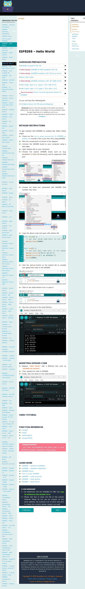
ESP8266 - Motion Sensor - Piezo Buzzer (7, 304)
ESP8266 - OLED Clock (7, 427)
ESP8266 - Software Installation (8, 26)
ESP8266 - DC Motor (6, 201)
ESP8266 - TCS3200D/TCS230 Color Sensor (8, 375)
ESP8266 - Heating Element (8, 341)
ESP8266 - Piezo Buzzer (7, 189)
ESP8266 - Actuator (8, 347)
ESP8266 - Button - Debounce (8, 99)
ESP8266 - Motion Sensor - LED (7, 294)
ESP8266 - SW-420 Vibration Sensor (8, 395)
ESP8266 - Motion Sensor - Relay (7, 298)
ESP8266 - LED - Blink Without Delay (8, 67)
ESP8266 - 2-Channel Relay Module (7, 327)
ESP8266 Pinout (7, 36)
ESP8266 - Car (7, 217)
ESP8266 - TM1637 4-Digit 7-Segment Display (8, 451)
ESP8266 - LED (6, 64)
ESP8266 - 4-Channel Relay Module (7, 333)
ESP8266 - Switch (7, 114)
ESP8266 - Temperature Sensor (6, 498)
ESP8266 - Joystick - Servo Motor (8, 359)
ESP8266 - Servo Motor (7, 212)
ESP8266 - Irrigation (8, 369)
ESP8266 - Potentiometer (6, 147)
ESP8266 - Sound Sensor (7, 383)
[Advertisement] (42, 535)
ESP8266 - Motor (7, 197)
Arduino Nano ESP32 (27, 31)
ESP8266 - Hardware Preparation (5, 32)
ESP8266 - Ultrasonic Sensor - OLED (8, 282)
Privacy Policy (52, 579)
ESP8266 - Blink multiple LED (7, 72)
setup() (25, 430)
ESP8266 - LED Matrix (6, 458)
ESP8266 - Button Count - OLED (7, 432)
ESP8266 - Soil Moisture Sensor (7, 366)
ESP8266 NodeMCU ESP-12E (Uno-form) (41, 73)
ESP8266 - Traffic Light (7, 84)
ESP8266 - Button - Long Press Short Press (8, 105)
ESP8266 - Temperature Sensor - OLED (6, 511)
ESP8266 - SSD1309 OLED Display (8, 411)
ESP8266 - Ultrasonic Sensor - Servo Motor (8, 268)
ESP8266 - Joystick (8, 356)
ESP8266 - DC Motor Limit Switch (8, 205)
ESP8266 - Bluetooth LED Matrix (8, 463)
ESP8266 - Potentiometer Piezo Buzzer (8, 169)
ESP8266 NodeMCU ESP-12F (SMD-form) (41, 81)
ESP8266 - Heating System (8, 585)
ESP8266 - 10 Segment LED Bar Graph (7, 89)
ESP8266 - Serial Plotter (7, 58)
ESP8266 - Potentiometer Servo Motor (8, 176)
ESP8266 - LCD (7, 401)
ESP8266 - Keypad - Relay (8, 485)
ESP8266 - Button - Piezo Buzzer (8, 136)
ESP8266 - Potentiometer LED (7, 159)
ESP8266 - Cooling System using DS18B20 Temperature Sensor (8, 577)
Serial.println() (27, 438)
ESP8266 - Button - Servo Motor (8, 141)
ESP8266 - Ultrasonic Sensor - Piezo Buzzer (8, 262)
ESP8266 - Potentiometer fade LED (8, 153)
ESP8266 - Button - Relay (8, 132)
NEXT (58, 510)
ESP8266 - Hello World (7, 44)
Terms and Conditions (36, 579)
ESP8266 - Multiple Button (8, 111)
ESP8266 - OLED (7, 408)
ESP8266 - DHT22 (7, 518)
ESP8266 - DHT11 (7, 516)
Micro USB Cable (27, 77)
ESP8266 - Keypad (8, 468)
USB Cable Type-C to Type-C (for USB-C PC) (39, 88)
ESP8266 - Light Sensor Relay (7, 236)
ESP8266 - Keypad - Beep (8, 481)
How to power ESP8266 (6, 40)
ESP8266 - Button (7, 96)
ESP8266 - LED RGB (8, 80)
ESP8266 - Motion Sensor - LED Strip (7, 317)
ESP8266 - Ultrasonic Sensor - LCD (8, 275)
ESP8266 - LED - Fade (7, 76)
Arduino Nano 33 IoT (33, 31)
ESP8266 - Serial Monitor (7, 54)
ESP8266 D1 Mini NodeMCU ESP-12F (39, 70)
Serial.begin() (27, 435)
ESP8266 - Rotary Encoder (7, 183)
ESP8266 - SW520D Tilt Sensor (8, 389)
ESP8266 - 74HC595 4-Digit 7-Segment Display (8, 444)
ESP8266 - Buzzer (7, 193)
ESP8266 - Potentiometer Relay (8, 163)
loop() (24, 433)
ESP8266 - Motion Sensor (7, 289)
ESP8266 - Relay (7, 322)
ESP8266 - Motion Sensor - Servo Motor (7, 311)
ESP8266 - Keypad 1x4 (8, 472)
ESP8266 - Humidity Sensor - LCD (8, 526)
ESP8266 (21, 19)
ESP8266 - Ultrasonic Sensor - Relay (8, 255)
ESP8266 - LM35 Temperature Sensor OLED (7, 548)
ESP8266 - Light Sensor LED (7, 231)
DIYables (42, 116)
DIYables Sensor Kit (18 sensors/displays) (37, 104)
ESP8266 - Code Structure (7, 49)
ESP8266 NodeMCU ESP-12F (31, 66)
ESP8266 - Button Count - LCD (7, 437)
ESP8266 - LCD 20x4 (7, 404)
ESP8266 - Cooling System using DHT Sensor (8, 568)
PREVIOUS (27, 510)
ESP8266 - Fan (7, 338)
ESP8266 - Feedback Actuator (8, 350)
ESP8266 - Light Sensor (7, 222)
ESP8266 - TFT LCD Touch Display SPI (8, 423)
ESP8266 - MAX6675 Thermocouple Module (8, 561)
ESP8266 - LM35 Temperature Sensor (7, 541)
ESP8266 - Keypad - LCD (8, 476)
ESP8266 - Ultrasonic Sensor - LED (8, 248)
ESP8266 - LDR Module (6, 227)
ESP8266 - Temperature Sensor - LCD (6, 504)
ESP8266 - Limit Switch (7, 118)
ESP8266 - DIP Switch (6, 122)
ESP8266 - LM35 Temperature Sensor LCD (7, 555)
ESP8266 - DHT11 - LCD (8, 522)
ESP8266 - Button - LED (8, 127)
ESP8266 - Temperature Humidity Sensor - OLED (8, 533)
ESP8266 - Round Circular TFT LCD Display (7, 417)
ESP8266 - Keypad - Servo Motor (8, 490)
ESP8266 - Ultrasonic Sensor (7, 242)
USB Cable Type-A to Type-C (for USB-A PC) (38, 85)
